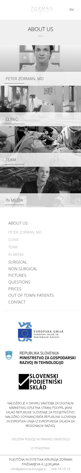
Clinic (12, 119)
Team (11, 159)
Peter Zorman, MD (25, 78)
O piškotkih (40, 448)
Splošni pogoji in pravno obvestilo (40, 439)
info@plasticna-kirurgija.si (28, 469)
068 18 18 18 (60, 469)
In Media (14, 200)
